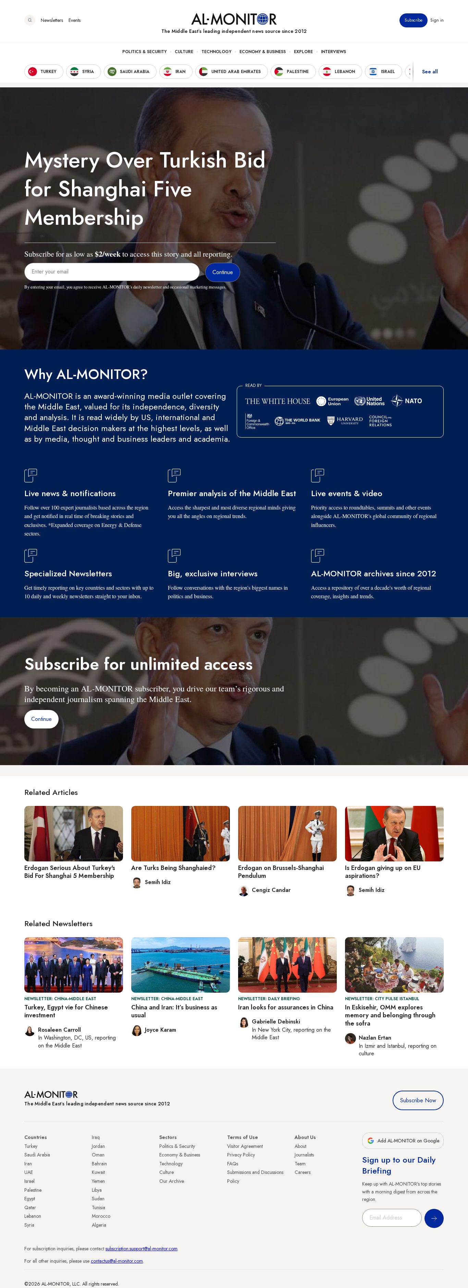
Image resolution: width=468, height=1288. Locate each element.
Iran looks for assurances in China (285, 1007)
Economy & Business (262, 52)
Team (300, 1163)
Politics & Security (144, 52)
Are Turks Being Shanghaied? (173, 867)
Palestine (32, 1190)
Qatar (30, 1207)
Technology (216, 52)
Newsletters (52, 20)
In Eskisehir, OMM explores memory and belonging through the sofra (390, 1015)
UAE (28, 1172)
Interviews (333, 52)
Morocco (101, 1216)
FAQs (232, 1163)
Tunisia (98, 1207)
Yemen (98, 1181)
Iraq (96, 1137)
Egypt (29, 1198)
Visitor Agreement (245, 1146)
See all (430, 71)
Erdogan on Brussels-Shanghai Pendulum (281, 871)
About (300, 1146)
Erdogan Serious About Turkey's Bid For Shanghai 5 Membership (69, 871)
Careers (302, 1172)
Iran (28, 1163)
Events (75, 20)
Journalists (304, 1154)
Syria (29, 1225)
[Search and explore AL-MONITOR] (29, 20)
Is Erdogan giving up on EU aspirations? (383, 871)
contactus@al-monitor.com (117, 1261)
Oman (98, 1154)
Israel (29, 1181)
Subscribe (413, 20)
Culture (184, 52)
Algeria (99, 1225)
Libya (97, 1190)
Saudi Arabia (37, 1154)
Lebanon (32, 1216)
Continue (41, 719)
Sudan (98, 1198)
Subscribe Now (418, 1100)
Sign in (437, 20)
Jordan (98, 1146)
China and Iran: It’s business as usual (174, 1011)
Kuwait (98, 1172)
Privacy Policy (241, 1154)
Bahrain (99, 1163)
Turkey (30, 1146)
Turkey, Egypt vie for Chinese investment (66, 1011)
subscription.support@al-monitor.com (141, 1248)
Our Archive (171, 1181)
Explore (303, 52)
